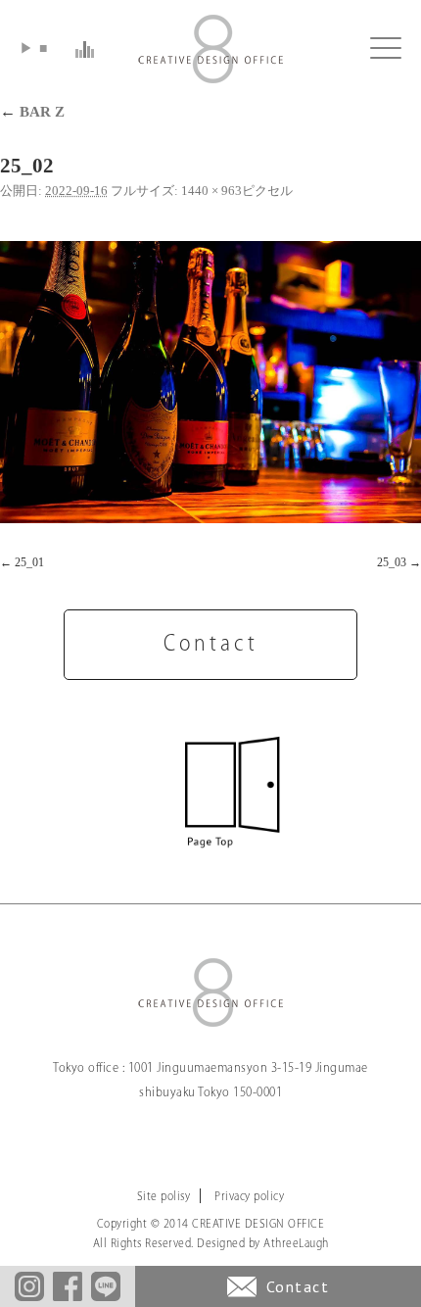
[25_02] (210, 382)
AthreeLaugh (296, 1243)
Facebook (67, 1286)
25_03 (391, 562)
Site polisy (164, 1196)
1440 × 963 (211, 190)
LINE (105, 1286)
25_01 (29, 562)
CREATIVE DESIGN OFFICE (210, 49)
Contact (298, 1286)
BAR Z (32, 112)
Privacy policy (249, 1196)
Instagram (29, 1286)
